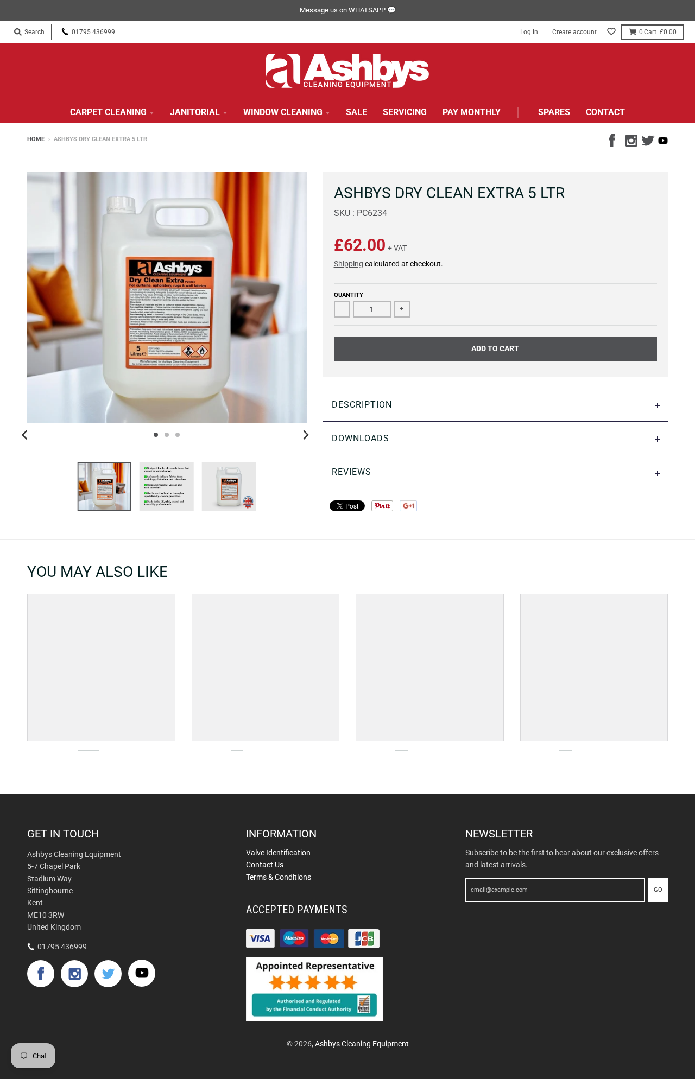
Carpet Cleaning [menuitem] (108, 112)
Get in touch (63, 833)
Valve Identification (278, 852)
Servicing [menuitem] (405, 112)
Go (658, 889)
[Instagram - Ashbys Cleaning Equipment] (630, 139)
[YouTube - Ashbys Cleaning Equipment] (663, 140)
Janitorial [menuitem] (195, 112)
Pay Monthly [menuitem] (472, 112)
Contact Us (264, 864)
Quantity (348, 295)
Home (36, 139)
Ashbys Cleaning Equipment (362, 1043)
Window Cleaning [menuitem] (283, 112)
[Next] (306, 435)
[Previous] (26, 435)
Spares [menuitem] (554, 112)
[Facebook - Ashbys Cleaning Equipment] (614, 139)
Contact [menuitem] (605, 112)
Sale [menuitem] (356, 112)
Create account (574, 32)
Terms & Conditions (278, 877)
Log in (529, 32)
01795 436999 (93, 32)
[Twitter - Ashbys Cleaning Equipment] (647, 139)
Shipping (348, 263)
